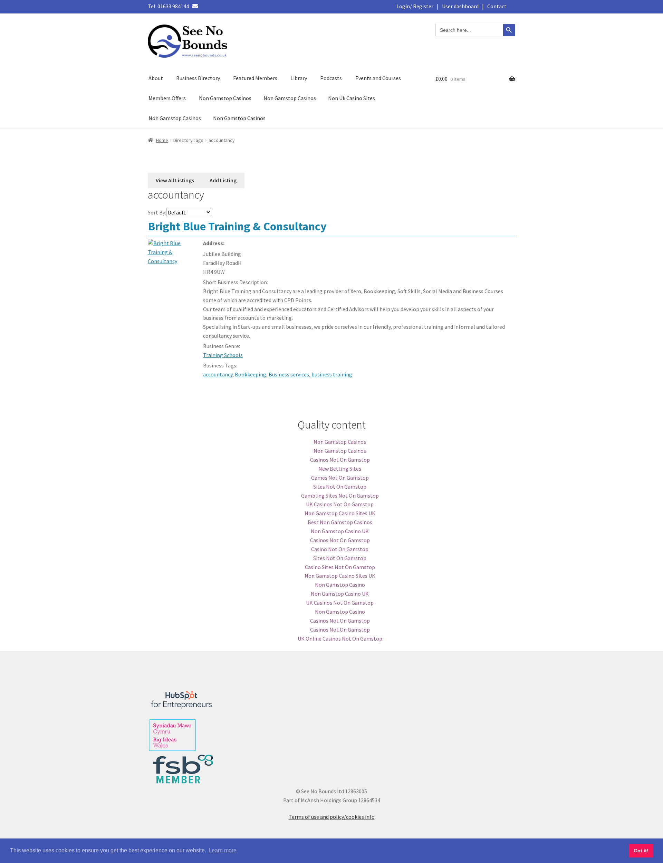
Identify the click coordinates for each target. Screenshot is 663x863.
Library (298, 78)
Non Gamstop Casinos (225, 98)
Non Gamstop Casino (340, 584)
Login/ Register (414, 6)
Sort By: (157, 212)
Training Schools (223, 355)
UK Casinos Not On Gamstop (340, 504)
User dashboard (460, 6)
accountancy (217, 374)
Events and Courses (378, 78)
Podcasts (331, 78)
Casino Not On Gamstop (339, 549)
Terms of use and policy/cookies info (332, 816)
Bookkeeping (250, 374)
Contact (497, 6)
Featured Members (255, 78)
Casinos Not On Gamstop (340, 459)
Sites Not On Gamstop (339, 486)
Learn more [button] (223, 850)
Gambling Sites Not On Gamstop (340, 495)
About (155, 78)
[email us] (195, 6)
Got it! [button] (641, 850)
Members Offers (167, 98)
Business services (289, 374)
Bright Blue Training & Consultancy (237, 226)
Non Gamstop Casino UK (340, 531)
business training (331, 374)
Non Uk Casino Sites (351, 98)
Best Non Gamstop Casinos (340, 522)
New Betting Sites (339, 468)
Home (162, 140)
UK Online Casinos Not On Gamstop (340, 638)
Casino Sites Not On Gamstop (340, 567)
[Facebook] (206, 6)
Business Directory (198, 78)
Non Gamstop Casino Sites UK (340, 513)
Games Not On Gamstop (340, 477)
